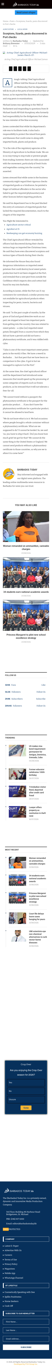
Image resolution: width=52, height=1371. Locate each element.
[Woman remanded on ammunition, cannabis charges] (26, 526)
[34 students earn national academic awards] (26, 572)
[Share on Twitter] (15, 68)
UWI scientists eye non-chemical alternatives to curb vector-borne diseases (38, 937)
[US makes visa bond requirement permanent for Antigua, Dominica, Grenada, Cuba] (17, 750)
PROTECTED (14, 1229)
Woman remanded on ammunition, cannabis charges (37, 861)
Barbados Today (20, 41)
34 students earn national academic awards (26, 592)
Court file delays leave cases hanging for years (37, 916)
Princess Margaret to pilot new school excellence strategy (37, 897)
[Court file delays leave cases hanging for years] (17, 918)
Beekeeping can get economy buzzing (24, 233)
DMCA (6, 1229)
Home (5, 21)
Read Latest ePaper (26, 12)
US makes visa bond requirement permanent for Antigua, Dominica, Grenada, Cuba (37, 752)
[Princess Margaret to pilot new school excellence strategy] (26, 615)
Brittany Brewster (11, 43)
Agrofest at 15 (12, 229)
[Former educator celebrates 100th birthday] (17, 774)
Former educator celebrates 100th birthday (37, 772)
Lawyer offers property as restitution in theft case (37, 811)
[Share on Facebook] (10, 68)
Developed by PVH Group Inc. (26, 1364)
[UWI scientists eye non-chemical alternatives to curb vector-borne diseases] (17, 936)
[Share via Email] (29, 68)
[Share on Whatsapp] (24, 68)
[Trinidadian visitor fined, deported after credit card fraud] (17, 791)
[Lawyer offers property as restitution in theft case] (17, 812)
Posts (12, 21)
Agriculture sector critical (18, 225)
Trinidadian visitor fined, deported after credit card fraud (37, 791)
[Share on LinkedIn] (20, 68)
